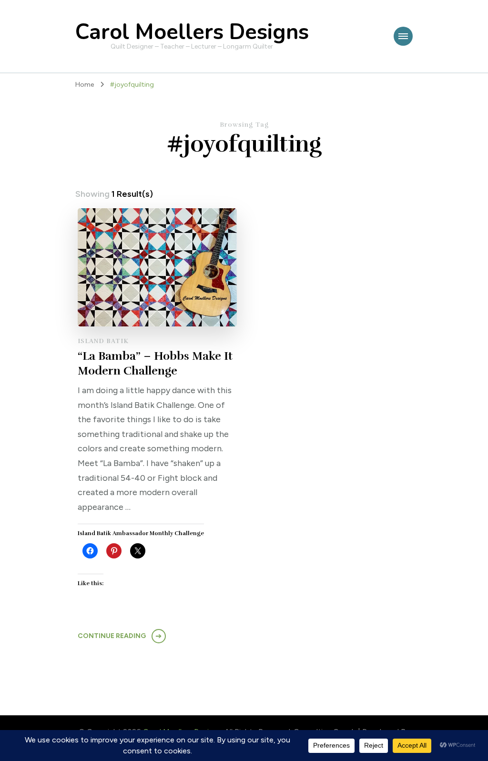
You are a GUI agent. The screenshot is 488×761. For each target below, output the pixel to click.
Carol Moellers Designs (192, 32)
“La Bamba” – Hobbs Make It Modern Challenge (155, 363)
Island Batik (103, 341)
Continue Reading (112, 636)
